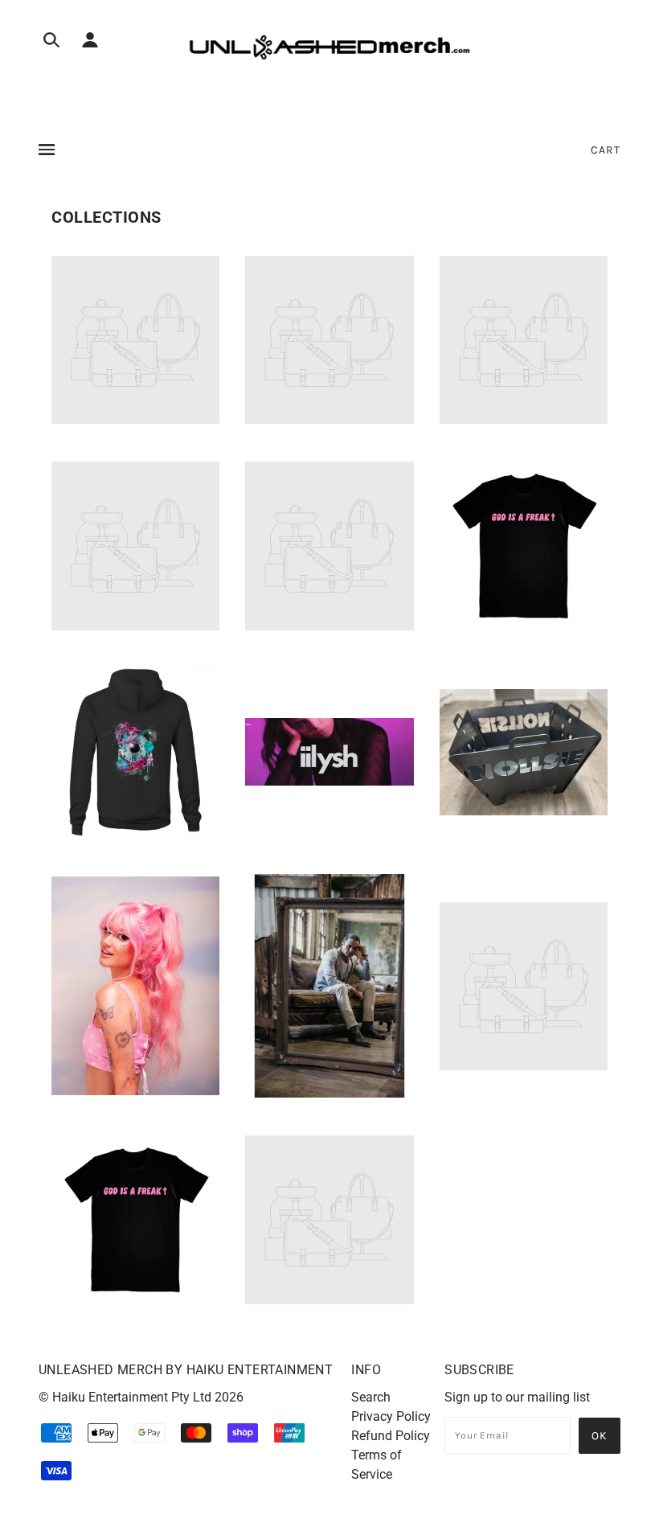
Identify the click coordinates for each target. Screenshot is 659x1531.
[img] (51, 43)
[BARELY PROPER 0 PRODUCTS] (329, 419)
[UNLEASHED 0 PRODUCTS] (329, 1299)
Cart (605, 150)
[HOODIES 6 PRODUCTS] (135, 831)
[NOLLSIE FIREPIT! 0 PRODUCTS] (524, 811)
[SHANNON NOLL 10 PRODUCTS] (329, 1093)
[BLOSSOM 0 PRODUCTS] (524, 419)
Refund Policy (390, 1435)
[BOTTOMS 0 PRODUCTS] (135, 626)
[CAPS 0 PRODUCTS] (329, 626)
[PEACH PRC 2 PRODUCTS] (135, 1090)
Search (371, 1397)
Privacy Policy (391, 1416)
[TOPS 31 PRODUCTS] (135, 1292)
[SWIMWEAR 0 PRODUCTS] (524, 1065)
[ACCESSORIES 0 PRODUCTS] (135, 419)
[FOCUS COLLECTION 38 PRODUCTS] (524, 618)
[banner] (329, 47)
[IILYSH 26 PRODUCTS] (329, 781)
